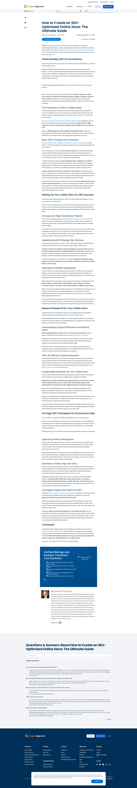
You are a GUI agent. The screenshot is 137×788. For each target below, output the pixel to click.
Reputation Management (31, 754)
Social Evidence (29, 764)
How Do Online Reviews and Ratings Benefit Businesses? (41, 667)
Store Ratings (28, 750)
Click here (41, 777)
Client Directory (83, 764)
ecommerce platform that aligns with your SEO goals (75, 219)
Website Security (29, 762)
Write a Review (104, 2)
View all (109, 719)
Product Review (29, 752)
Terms (98, 752)
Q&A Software (29, 759)
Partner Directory (47, 764)
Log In (111, 2)
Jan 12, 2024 (60, 35)
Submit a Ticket (65, 757)
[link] (25, 17)
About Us (82, 755)
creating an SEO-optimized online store (53, 531)
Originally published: (86, 35)
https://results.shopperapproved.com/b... (43, 684)
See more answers (33, 675)
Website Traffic (56, 541)
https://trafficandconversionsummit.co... (43, 705)
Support (63, 754)
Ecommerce (64, 541)
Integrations (82, 752)
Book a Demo (108, 6)
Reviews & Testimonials (86, 757)
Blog (80, 759)
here (57, 777)
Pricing (89, 6)
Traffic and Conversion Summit (34, 697)
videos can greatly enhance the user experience (62, 493)
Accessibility (103, 755)
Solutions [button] (70, 6)
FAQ (80, 762)
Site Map (81, 766)
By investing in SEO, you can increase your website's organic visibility (61, 121)
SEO (50, 541)
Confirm (97, 781)
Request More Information (68, 759)
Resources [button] (80, 6)
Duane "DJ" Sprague (49, 35)
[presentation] (81, 11)
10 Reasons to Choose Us (86, 750)
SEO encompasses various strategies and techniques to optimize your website (64, 143)
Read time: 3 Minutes (89, 39)
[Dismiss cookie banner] (104, 773)
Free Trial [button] (97, 6)
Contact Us (64, 750)
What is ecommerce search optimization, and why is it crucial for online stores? (48, 687)
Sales (62, 752)
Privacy (98, 750)
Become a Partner (48, 767)
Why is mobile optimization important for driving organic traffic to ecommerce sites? (49, 678)
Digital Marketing (73, 541)
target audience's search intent (79, 335)
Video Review (29, 757)
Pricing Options (47, 750)
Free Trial (90, 736)
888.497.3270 (94, 2)
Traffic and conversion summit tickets (36, 708)
